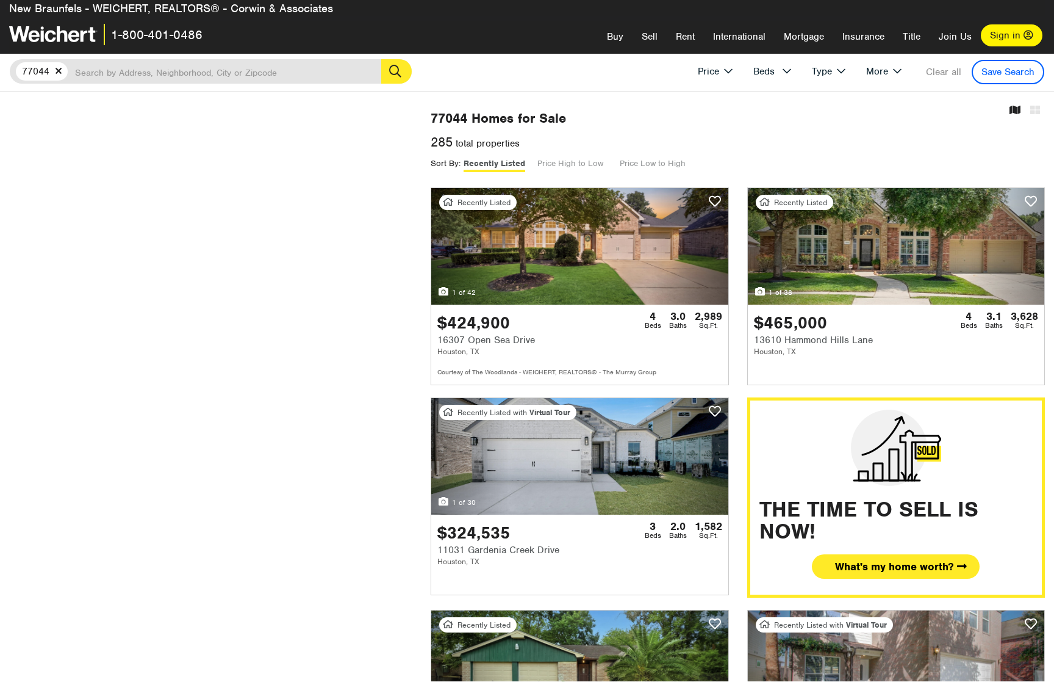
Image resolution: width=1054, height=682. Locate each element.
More (877, 71)
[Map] (1015, 111)
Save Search (1007, 72)
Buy (615, 37)
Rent (685, 37)
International (739, 37)
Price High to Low (570, 163)
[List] (1035, 111)
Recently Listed (494, 163)
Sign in (1007, 35)
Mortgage (804, 37)
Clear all (943, 72)
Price (708, 71)
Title (911, 37)
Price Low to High (653, 163)
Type (822, 71)
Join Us (955, 37)
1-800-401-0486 (157, 35)
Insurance (863, 37)
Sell (650, 37)
